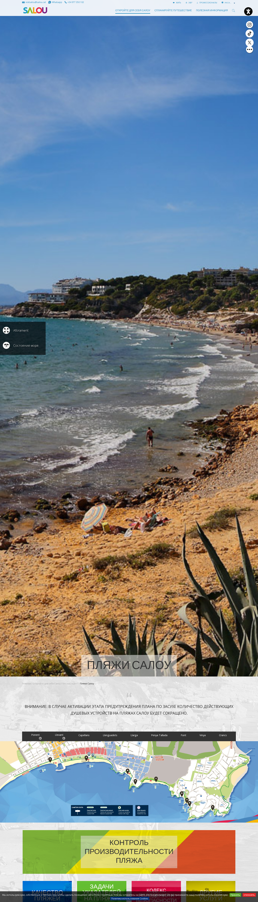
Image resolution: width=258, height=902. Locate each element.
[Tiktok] (250, 33)
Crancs (223, 735)
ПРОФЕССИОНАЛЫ (208, 2)
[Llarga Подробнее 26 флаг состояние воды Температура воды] (156, 779)
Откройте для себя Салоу (132, 10)
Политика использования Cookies (129, 898)
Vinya (203, 735)
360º (190, 2)
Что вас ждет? (70, 683)
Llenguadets (110, 735)
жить (178, 2)
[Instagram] (250, 24)
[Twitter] (250, 43)
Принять (235, 894)
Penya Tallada (159, 735)
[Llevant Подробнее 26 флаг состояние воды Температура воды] (86, 758)
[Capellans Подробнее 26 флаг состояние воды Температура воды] (127, 771)
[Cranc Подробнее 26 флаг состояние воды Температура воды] (212, 808)
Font (183, 735)
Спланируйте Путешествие (173, 10)
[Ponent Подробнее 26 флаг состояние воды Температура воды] (50, 760)
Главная (26, 683)
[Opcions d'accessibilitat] (248, 11)
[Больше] (250, 49)
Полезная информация (212, 10)
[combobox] (230, 3)
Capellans (84, 735)
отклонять (249, 894)
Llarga (134, 735)
